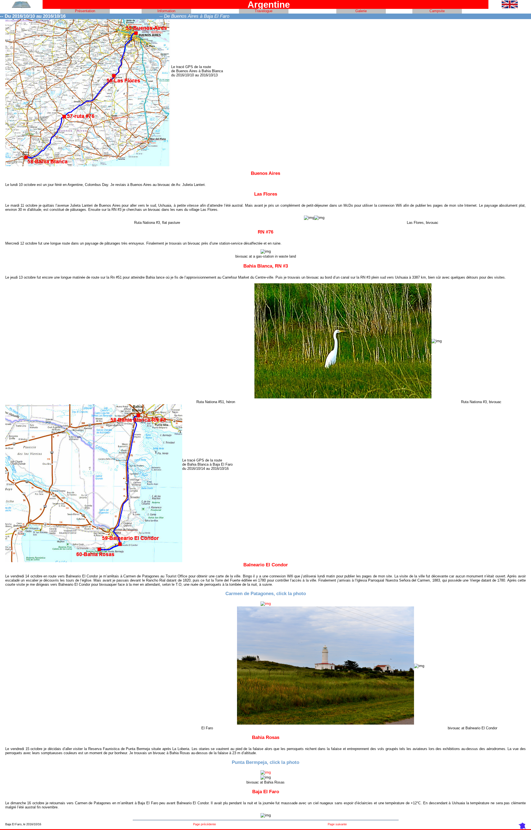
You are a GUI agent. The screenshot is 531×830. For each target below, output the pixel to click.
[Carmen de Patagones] (266, 603)
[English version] (510, 7)
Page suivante (337, 824)
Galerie (361, 11)
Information (166, 11)
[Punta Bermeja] (266, 772)
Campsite (437, 11)
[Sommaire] (21, 7)
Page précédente (204, 824)
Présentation (85, 11)
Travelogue (263, 11)
